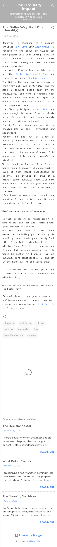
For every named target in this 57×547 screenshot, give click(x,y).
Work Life (21, 47)
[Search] (53, 6)
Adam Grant (42, 47)
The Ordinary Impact (28, 7)
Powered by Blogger (30, 535)
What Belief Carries (16, 461)
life (36, 329)
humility (41, 109)
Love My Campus (13, 335)
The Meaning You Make (19, 496)
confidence (25, 323)
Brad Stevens (36, 78)
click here (43, 304)
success (31, 335)
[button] (53, 28)
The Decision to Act (16, 426)
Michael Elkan (35, 541)
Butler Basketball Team (32, 74)
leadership (23, 329)
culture (40, 323)
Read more (47, 451)
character (9, 323)
